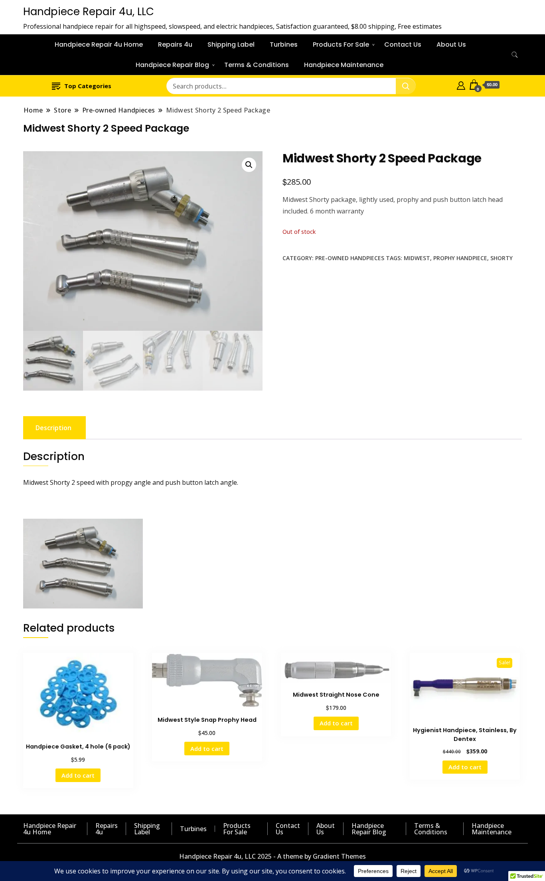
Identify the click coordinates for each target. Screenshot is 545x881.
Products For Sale (341, 44)
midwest (417, 258)
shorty (501, 258)
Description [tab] (53, 427)
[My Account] (461, 84)
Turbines (284, 44)
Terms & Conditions (256, 64)
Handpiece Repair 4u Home (99, 44)
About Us (451, 44)
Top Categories (87, 86)
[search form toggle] (514, 54)
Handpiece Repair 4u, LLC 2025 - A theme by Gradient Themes (272, 856)
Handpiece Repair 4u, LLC (88, 11)
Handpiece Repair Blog (172, 64)
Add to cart (78, 775)
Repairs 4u (175, 44)
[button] (249, 165)
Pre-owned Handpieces (349, 258)
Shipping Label (231, 44)
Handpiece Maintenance (343, 64)
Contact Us (402, 44)
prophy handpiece (460, 258)
